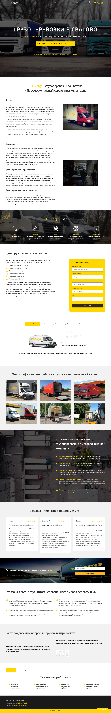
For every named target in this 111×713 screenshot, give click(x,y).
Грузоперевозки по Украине (49, 54)
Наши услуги (23, 670)
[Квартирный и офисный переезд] (55, 413)
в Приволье (65, 684)
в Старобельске (92, 687)
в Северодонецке (92, 684)
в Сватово (64, 689)
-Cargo (12, 2)
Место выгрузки (76, 281)
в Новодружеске (42, 687)
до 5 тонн (57, 324)
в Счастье (89, 689)
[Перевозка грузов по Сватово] (89, 390)
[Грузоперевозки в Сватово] (21, 390)
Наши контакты (59, 3)
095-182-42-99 (99, 3)
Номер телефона (77, 288)
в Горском (14, 684)
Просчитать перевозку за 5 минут (55, 43)
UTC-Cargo (54, 711)
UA (77, 3)
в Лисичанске (41, 684)
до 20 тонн (80, 324)
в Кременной (15, 689)
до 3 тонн (45, 324)
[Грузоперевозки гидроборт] (55, 390)
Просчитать (87, 305)
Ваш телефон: (79, 565)
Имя (73, 295)
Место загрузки (76, 273)
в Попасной (40, 689)
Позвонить (103, 709)
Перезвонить (90, 573)
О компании (46, 3)
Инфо (70, 3)
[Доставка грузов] (21, 413)
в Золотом (14, 687)
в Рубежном (65, 687)
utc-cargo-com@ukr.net (19, 705)
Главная (36, 3)
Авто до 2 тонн (32, 324)
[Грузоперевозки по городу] (89, 413)
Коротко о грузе (76, 266)
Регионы (11, 670)
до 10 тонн (68, 324)
